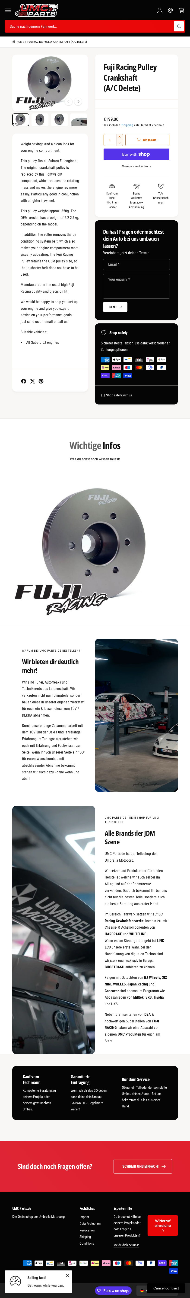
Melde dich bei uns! (126, 1245)
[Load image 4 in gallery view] (78, 119)
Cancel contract (166, 1288)
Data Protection (90, 1224)
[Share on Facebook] (24, 381)
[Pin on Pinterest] (41, 381)
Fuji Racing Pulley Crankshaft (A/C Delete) (57, 41)
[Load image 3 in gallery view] (59, 119)
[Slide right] (78, 101)
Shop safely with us (119, 395)
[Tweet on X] (32, 381)
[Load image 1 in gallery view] (20, 119)
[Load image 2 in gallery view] (40, 119)
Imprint (84, 1217)
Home (20, 41)
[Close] (67, 1275)
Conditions (86, 1243)
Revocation (87, 1230)
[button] (8, 10)
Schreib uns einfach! (140, 1166)
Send (113, 307)
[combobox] (95, 26)
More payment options (136, 166)
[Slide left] (68, 101)
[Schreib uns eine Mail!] (170, 10)
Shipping (127, 125)
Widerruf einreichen (163, 1225)
